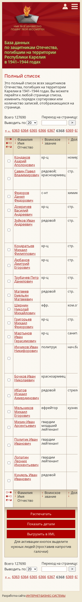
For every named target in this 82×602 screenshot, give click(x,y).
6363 (16, 130)
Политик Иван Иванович (26, 441)
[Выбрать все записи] (9, 139)
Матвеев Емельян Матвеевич (23, 295)
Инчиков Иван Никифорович (26, 349)
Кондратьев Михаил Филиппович (25, 250)
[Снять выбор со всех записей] (9, 143)
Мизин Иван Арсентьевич (25, 424)
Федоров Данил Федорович (23, 196)
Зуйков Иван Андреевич (24, 222)
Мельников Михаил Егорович (23, 411)
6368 (60, 130)
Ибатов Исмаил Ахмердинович (26, 394)
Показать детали (41, 524)
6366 (42, 130)
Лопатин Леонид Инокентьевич (26, 461)
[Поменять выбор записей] (9, 147)
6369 (69, 130)
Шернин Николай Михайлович (24, 309)
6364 (24, 130)
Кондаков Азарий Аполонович (24, 161)
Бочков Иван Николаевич (25, 378)
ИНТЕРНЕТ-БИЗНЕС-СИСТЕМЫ (45, 596)
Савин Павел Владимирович (26, 173)
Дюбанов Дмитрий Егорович (22, 264)
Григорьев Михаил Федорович (23, 323)
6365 (33, 130)
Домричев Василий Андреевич (23, 210)
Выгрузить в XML (41, 534)
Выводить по (15, 122)
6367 (51, 130)
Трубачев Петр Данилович (26, 279)
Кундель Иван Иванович (25, 477)
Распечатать (41, 514)
